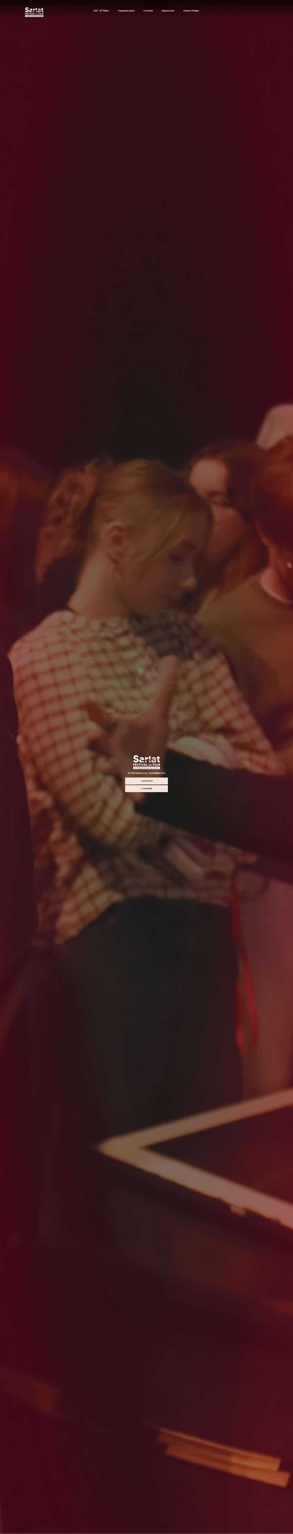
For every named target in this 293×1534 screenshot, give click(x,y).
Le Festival (148, 10)
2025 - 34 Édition (101, 10)
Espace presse (168, 10)
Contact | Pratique (191, 10)
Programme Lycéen (126, 10)
